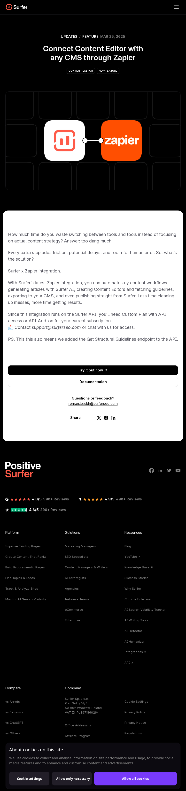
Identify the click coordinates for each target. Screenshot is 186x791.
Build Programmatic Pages (25, 567)
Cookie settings (29, 778)
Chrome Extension (138, 599)
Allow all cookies (135, 778)
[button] (17, 7)
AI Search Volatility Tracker (145, 609)
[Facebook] (151, 470)
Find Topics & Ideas (20, 578)
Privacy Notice (135, 722)
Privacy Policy (134, 712)
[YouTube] (178, 470)
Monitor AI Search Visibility (25, 599)
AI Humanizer (134, 641)
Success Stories (136, 578)
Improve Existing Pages (23, 546)
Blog (127, 546)
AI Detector (133, 631)
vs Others (12, 733)
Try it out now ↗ (93, 370)
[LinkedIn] (160, 470)
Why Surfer (132, 588)
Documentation (93, 382)
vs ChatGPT (14, 722)
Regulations (133, 733)
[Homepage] (23, 469)
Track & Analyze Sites (21, 588)
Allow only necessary (73, 778)
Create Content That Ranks (25, 556)
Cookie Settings (136, 701)
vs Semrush (14, 712)
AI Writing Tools (136, 620)
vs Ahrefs (12, 701)
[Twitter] (169, 470)
